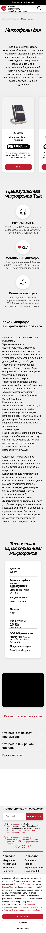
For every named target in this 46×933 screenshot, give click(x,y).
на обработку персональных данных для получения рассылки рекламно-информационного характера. (23, 841)
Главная (6, 19)
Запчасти (8, 871)
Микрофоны (9, 860)
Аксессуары (9, 864)
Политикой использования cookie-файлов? (23, 910)
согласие (17, 824)
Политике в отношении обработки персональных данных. (21, 831)
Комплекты (9, 867)
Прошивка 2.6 (32, 871)
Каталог (15, 19)
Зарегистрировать (34, 867)
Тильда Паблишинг (22, 884)
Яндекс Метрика (9, 887)
